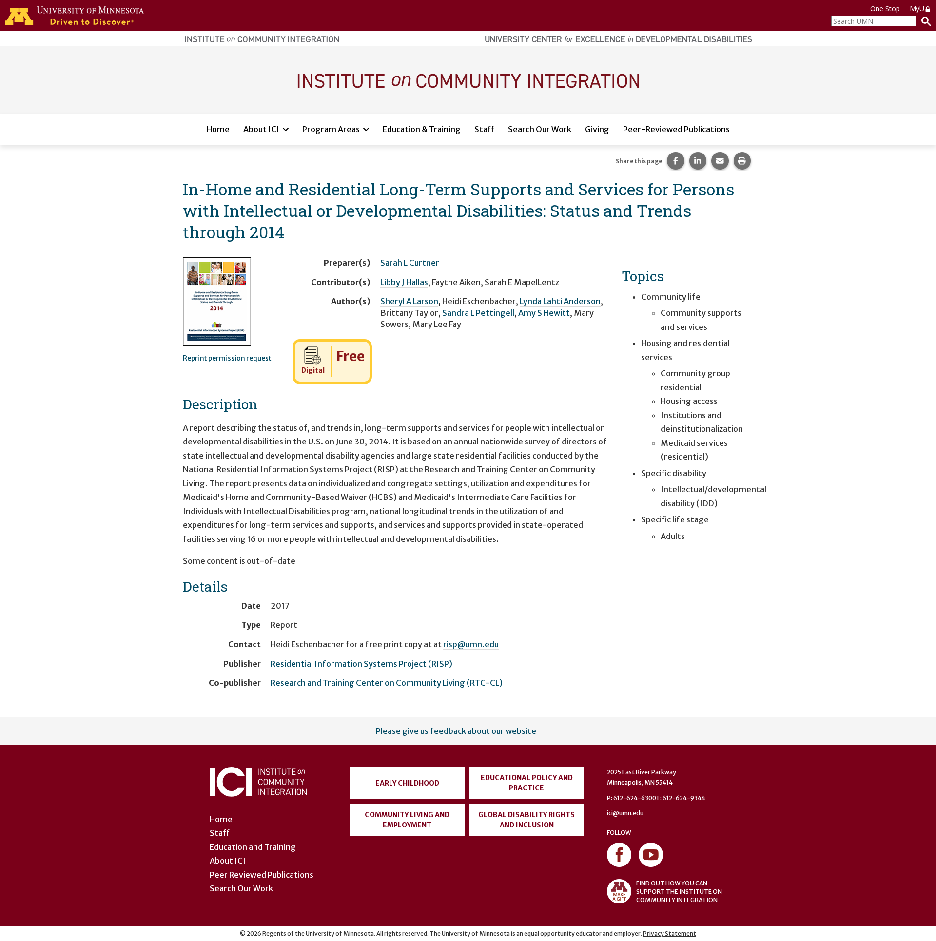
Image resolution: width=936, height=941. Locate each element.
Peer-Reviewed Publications (676, 129)
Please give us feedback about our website (456, 731)
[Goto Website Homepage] (468, 79)
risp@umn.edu (471, 644)
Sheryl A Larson (409, 301)
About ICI (261, 129)
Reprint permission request (227, 358)
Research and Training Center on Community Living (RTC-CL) (387, 683)
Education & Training (422, 129)
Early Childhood (407, 783)
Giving (597, 129)
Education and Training (253, 847)
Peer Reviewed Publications (261, 875)
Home (218, 129)
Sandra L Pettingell (478, 313)
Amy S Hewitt (544, 313)
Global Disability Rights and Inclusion (526, 819)
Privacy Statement (669, 933)
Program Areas (331, 129)
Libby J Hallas (404, 282)
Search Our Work (539, 129)
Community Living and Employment (407, 819)
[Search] (923, 21)
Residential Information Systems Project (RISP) (361, 664)
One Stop (885, 8)
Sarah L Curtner (409, 263)
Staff (484, 129)
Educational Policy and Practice (527, 782)
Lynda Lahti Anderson (560, 301)
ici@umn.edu (625, 813)
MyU (917, 8)
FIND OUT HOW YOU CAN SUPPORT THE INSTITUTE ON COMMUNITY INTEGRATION (679, 891)
